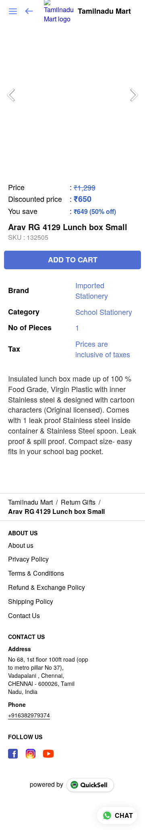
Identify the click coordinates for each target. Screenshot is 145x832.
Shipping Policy (30, 601)
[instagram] (30, 753)
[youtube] (48, 753)
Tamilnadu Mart (104, 11)
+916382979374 (29, 715)
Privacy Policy (28, 559)
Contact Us (24, 615)
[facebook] (12, 753)
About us (20, 545)
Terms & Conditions (36, 573)
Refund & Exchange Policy (46, 587)
